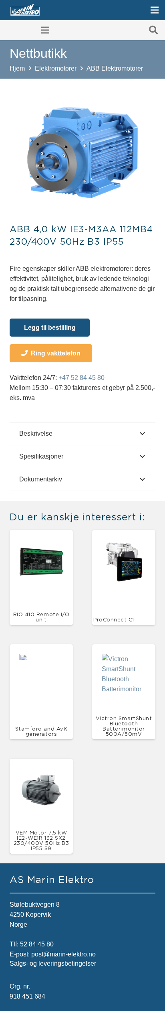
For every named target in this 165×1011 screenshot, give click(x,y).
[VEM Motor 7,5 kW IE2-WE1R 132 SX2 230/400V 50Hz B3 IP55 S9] (41, 773)
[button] (153, 30)
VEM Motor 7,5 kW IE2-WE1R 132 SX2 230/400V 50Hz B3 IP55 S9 (41, 840)
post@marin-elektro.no (63, 954)
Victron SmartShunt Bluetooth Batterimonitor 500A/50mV (124, 725)
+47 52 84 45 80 (81, 377)
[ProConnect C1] (124, 544)
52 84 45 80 (37, 944)
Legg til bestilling (50, 327)
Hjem (17, 68)
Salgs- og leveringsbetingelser (53, 963)
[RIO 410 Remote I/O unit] (41, 544)
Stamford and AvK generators (41, 731)
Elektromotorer (55, 68)
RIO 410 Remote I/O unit (41, 616)
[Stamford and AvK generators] (23, 659)
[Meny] (154, 10)
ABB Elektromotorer (115, 68)
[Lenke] (25, 10)
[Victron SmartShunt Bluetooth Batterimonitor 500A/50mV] (124, 659)
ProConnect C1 (113, 619)
